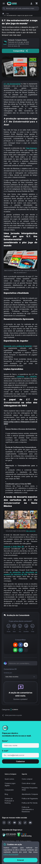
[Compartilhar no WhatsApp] (15, 650)
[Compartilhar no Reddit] (15, 645)
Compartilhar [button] (18, 51)
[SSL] (9, 835)
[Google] (24, 835)
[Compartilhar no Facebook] (20, 645)
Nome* (5, 741)
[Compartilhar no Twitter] (26, 645)
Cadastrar (20, 761)
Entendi (20, 860)
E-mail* (5, 751)
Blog (7, 13)
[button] (15, 645)
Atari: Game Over (30, 531)
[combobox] (20, 677)
